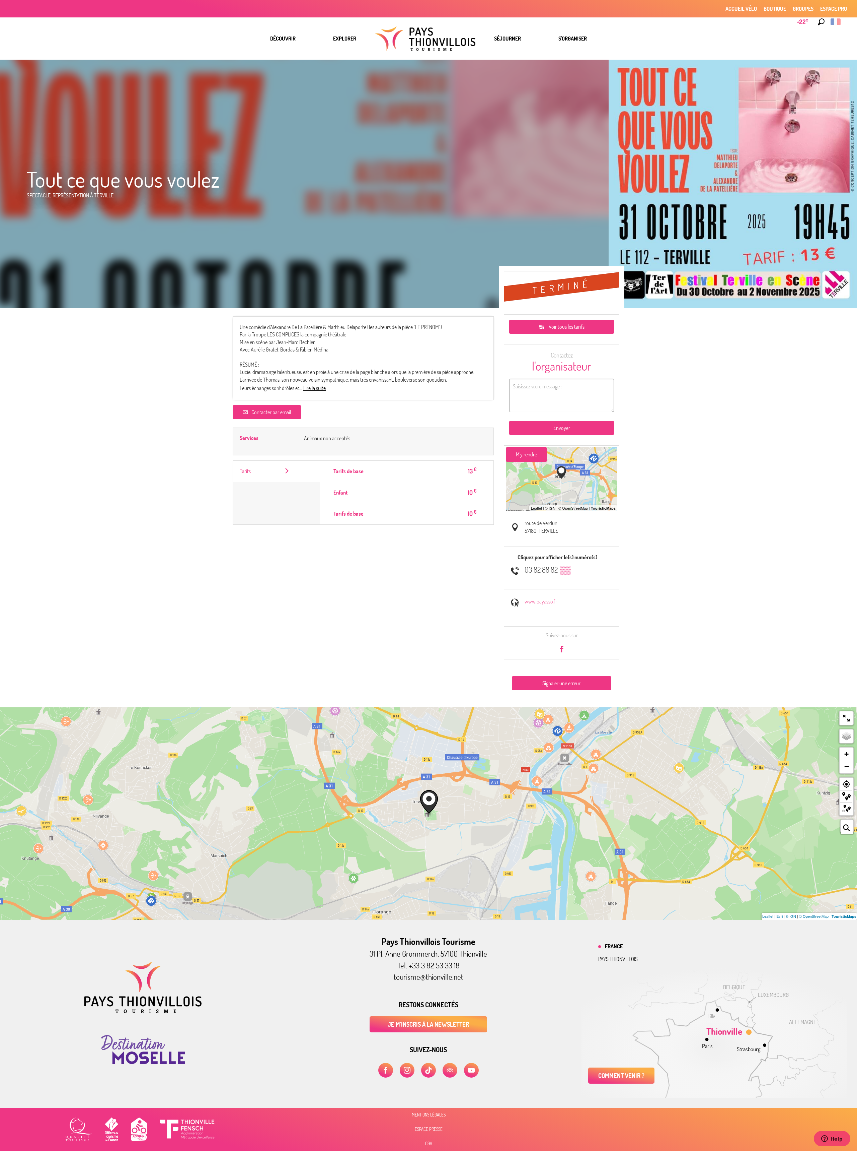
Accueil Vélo (741, 8)
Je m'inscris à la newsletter (428, 1024)
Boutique (775, 8)
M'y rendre (526, 454)
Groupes (803, 8)
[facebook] (385, 1070)
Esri (779, 916)
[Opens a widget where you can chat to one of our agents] (831, 1139)
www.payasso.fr (541, 601)
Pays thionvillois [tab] (618, 959)
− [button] (846, 766)
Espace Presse (429, 1129)
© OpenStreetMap (814, 916)
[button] (821, 22)
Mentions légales (429, 1114)
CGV (428, 1143)
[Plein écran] (846, 718)
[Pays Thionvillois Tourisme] (143, 1011)
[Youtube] (471, 1070)
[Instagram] (407, 1070)
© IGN (791, 916)
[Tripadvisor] (450, 1070)
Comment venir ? (621, 1075)
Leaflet (767, 916)
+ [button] (846, 754)
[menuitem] (282, 38)
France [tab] (614, 946)
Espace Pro (833, 8)
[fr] (836, 21)
